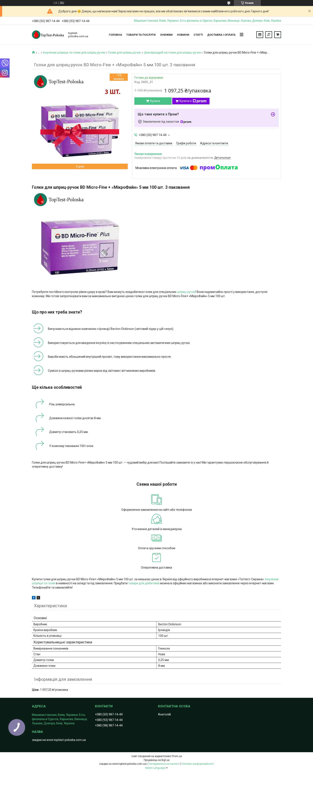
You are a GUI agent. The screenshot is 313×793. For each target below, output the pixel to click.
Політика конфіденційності (197, 763)
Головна (115, 34)
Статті (198, 34)
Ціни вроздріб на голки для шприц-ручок (172, 52)
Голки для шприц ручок (124, 52)
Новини (183, 34)
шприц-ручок (186, 292)
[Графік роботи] (259, 34)
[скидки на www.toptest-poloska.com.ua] (48, 34)
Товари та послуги (141, 34)
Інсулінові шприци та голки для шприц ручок (74, 52)
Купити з (185, 101)
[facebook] (34, 598)
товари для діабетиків (143, 583)
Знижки (166, 34)
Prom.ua (177, 756)
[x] (38, 598)
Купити (155, 101)
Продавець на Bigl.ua (156, 760)
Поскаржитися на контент (163, 763)
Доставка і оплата (221, 34)
